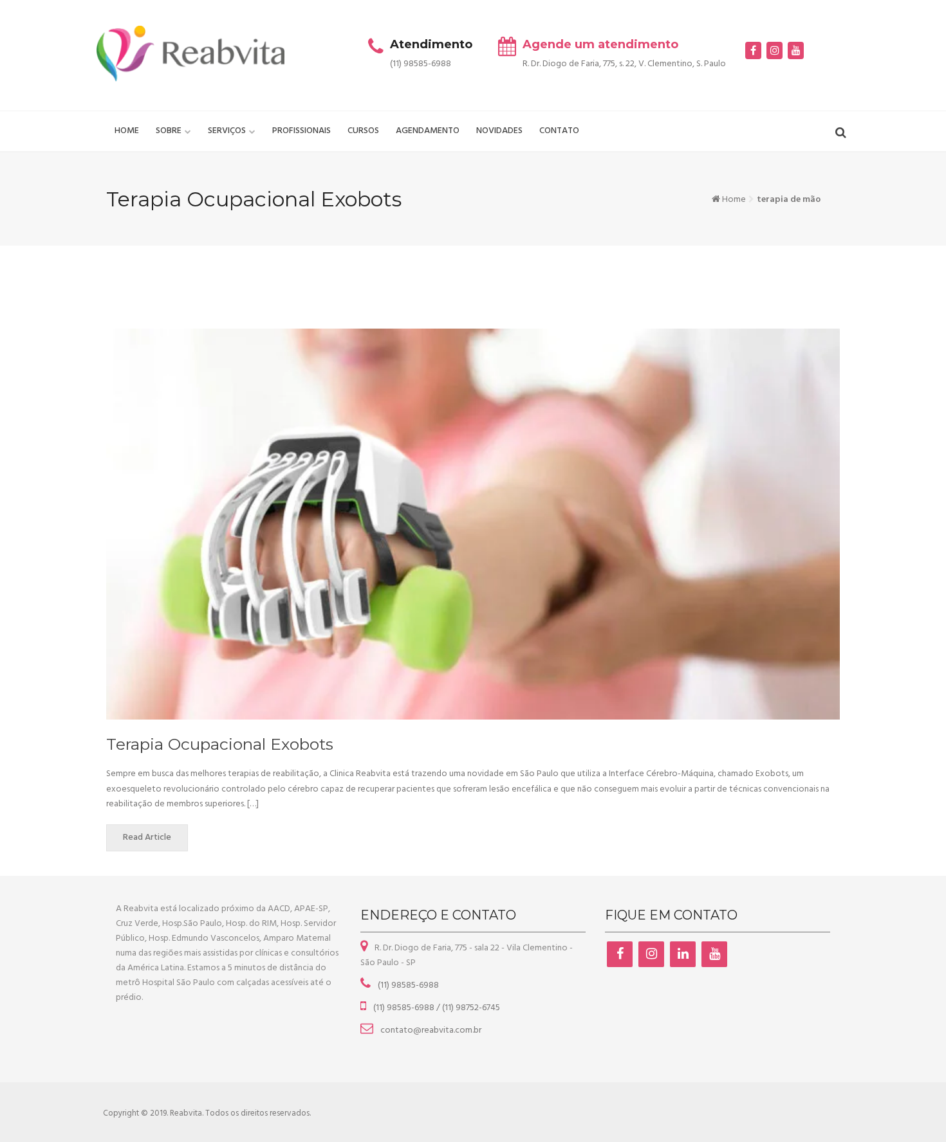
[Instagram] (774, 50)
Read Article (147, 837)
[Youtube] (796, 50)
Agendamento (427, 130)
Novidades (499, 130)
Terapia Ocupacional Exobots (219, 744)
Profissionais (301, 130)
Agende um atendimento (600, 44)
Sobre (168, 130)
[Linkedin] (683, 954)
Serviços (227, 130)
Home (127, 130)
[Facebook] (753, 50)
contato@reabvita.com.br (429, 1030)
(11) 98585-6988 (407, 985)
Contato (559, 130)
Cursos (363, 130)
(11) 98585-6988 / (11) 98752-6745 (435, 1008)
